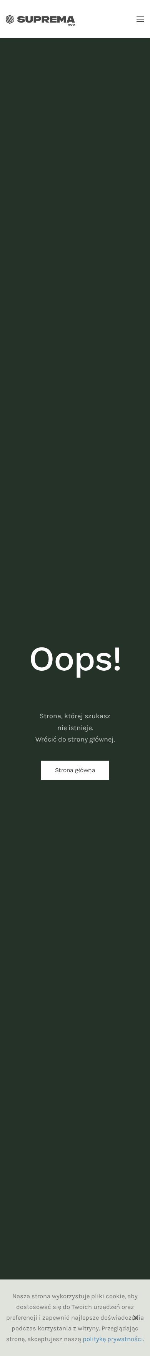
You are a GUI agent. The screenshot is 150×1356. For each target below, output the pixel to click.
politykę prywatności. (113, 1339)
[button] (140, 19)
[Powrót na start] (40, 19)
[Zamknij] (135, 1317)
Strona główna (75, 770)
